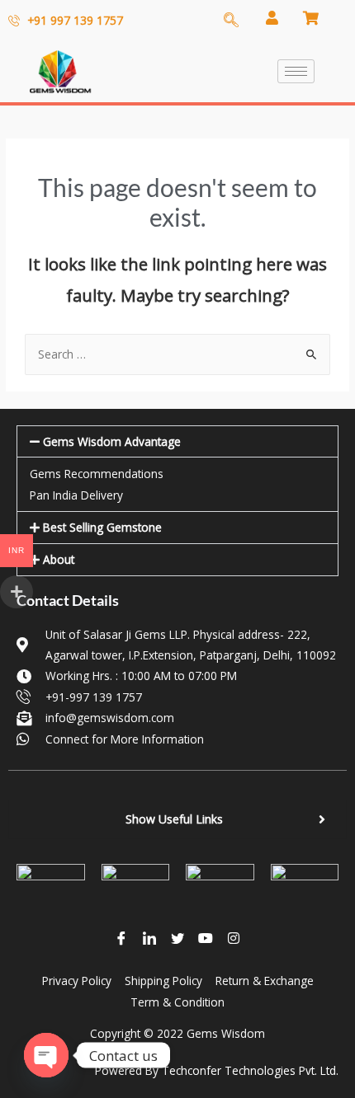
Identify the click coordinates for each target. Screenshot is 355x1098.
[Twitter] (177, 937)
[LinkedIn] (149, 937)
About (58, 559)
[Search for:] (177, 354)
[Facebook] (121, 937)
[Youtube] (205, 937)
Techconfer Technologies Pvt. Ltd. (250, 1070)
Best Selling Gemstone (102, 527)
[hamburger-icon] (296, 71)
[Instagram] (233, 937)
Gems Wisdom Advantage (112, 441)
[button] (177, 442)
